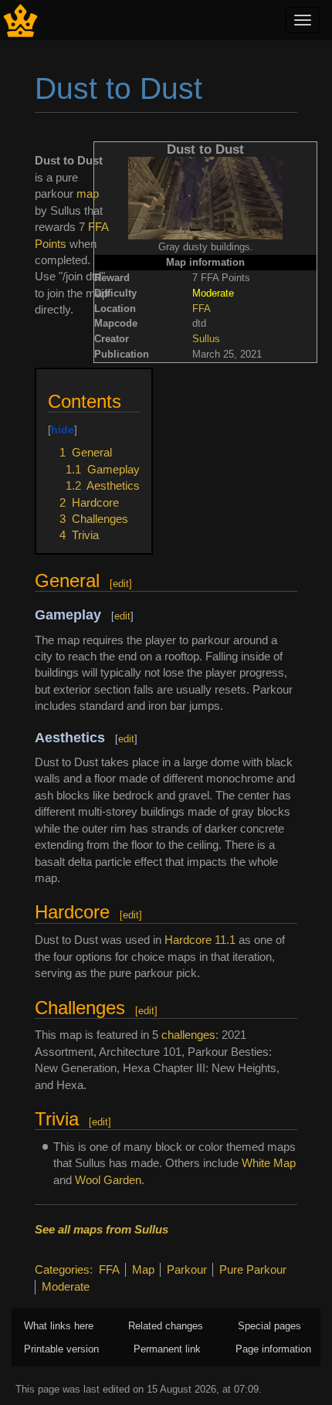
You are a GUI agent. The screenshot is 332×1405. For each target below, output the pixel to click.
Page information (273, 1349)
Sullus (206, 338)
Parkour (187, 1269)
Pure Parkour (252, 1269)
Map (143, 1269)
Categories (62, 1269)
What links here (58, 1326)
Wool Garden (108, 1179)
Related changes (165, 1326)
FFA (201, 308)
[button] (53, 383)
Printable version (61, 1349)
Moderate (66, 1286)
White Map (269, 1162)
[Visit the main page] (20, 19)
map (87, 193)
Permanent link (167, 1349)
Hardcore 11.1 (199, 939)
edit (121, 583)
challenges (188, 1034)
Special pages (269, 1326)
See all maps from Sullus (101, 1229)
